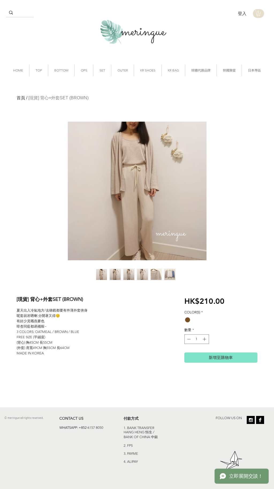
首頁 (21, 98)
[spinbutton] (196, 339)
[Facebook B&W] (260, 420)
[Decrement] (188, 339)
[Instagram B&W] (251, 420)
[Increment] (205, 339)
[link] (258, 13)
